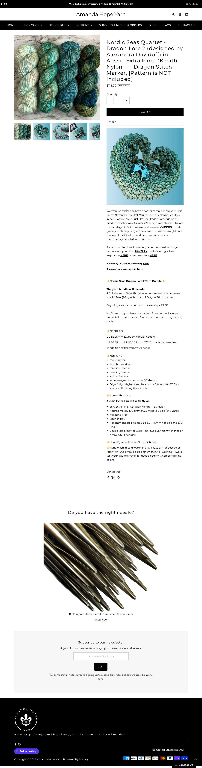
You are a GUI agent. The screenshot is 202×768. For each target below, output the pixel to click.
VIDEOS (166, 227)
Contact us (113, 472)
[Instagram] (5, 4)
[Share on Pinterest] (118, 478)
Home (11, 25)
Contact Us (186, 25)
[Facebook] (1, 4)
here (140, 269)
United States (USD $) (170, 749)
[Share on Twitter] (113, 478)
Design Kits (58, 25)
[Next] (27, 39)
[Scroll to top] (196, 759)
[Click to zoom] (94, 39)
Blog (153, 25)
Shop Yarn (31, 25)
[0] (186, 14)
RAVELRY (141, 251)
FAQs (167, 25)
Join (101, 666)
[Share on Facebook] (108, 478)
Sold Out (145, 111)
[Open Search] (173, 14)
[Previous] (19, 39)
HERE (153, 255)
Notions (83, 25)
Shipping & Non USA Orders (120, 25)
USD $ (193, 4)
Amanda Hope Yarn (101, 14)
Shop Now (100, 619)
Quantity (112, 94)
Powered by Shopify (76, 759)
